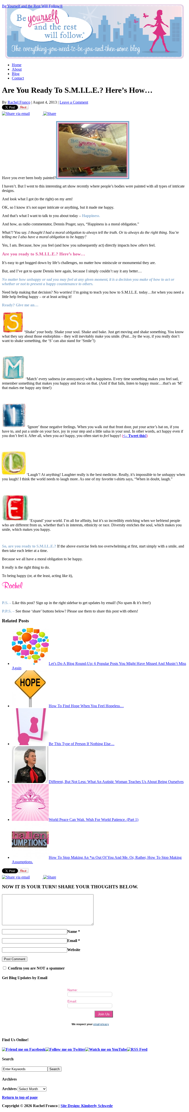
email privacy (101, 1024)
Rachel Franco (19, 102)
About (17, 69)
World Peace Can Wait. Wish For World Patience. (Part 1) (93, 819)
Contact (18, 78)
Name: (72, 990)
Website (73, 950)
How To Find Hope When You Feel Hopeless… (86, 706)
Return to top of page (20, 1097)
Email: (72, 1001)
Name (72, 931)
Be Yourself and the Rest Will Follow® (32, 6)
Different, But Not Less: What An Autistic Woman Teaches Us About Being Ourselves (116, 782)
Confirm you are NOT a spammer (36, 968)
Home (16, 65)
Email (72, 941)
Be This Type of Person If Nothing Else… (81, 744)
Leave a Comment (74, 102)
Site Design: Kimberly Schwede (87, 1106)
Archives (9, 1089)
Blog (15, 74)
